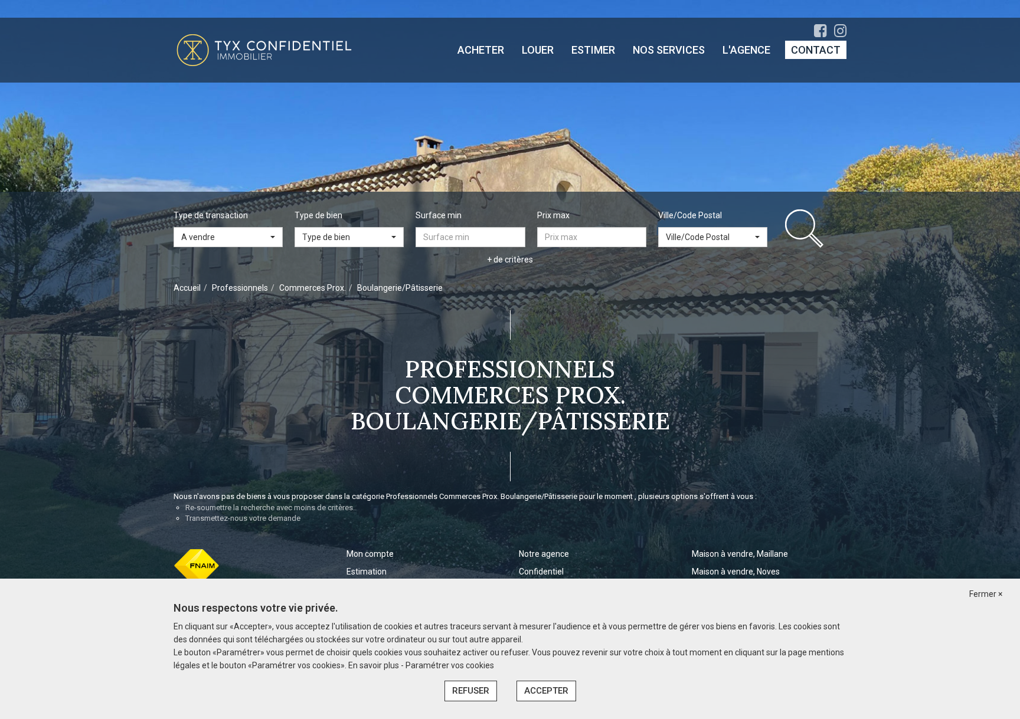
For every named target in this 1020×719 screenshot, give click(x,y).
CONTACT (816, 50)
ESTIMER (593, 50)
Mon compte (370, 554)
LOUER (538, 50)
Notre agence (544, 554)
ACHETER (480, 50)
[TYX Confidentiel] (264, 49)
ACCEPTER (546, 690)
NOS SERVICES (669, 50)
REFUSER (470, 690)
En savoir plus (374, 665)
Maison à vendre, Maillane (740, 554)
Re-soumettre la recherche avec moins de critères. (270, 507)
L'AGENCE (746, 50)
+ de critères (510, 259)
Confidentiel (541, 571)
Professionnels (240, 288)
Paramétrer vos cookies (450, 665)
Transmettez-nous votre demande (242, 518)
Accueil (187, 288)
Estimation (366, 571)
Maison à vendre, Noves (736, 571)
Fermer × (985, 594)
